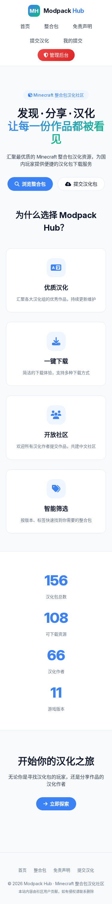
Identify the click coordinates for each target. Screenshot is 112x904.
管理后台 (58, 55)
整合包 (51, 26)
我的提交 (72, 41)
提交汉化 (39, 41)
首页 (25, 26)
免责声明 (82, 26)
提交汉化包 (85, 184)
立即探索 (59, 804)
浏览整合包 (34, 184)
